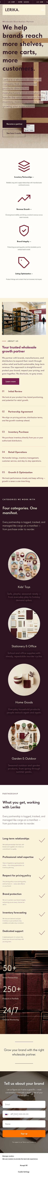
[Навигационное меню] (42, 9)
